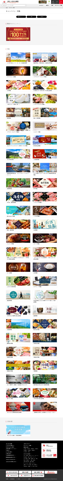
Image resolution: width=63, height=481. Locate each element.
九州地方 (25, 451)
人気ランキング (26, 443)
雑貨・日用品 (33, 460)
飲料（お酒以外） (27, 460)
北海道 (25, 448)
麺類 (29, 458)
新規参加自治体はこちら (10, 457)
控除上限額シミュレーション (11, 448)
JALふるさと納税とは (10, 445)
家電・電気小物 (26, 461)
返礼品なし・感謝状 (27, 466)
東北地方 (28, 448)
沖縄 (28, 451)
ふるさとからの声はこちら (11, 461)
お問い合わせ (8, 453)
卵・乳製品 (26, 458)
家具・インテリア (32, 463)
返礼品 (47, 5)
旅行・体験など (34, 464)
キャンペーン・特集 (58, 5)
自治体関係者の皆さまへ (10, 455)
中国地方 (29, 450)
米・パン (36, 455)
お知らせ (7, 450)
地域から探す (26, 447)
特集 (31, 16)
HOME (7, 7)
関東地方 (32, 448)
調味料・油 (33, 458)
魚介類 (27, 455)
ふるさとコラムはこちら (10, 459)
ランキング (41, 5)
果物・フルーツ (31, 455)
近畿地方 (25, 450)
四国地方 (33, 450)
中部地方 (36, 448)
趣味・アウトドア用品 (27, 464)
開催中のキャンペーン (21, 16)
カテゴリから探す (27, 453)
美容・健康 (32, 461)
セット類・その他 (34, 466)
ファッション (26, 463)
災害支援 (41, 16)
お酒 (36, 458)
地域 (52, 5)
